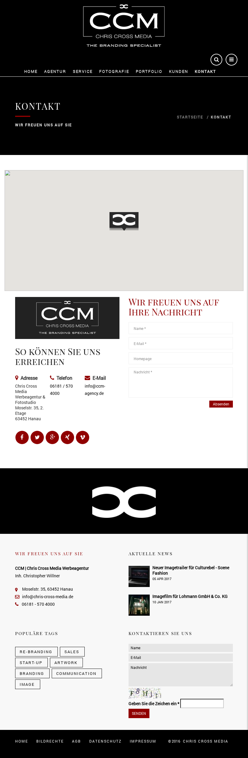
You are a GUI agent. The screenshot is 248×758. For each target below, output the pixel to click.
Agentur (55, 71)
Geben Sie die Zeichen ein (154, 703)
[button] (124, 221)
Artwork (65, 662)
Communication (76, 673)
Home (31, 71)
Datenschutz (105, 741)
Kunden (178, 71)
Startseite (190, 117)
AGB (76, 741)
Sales (71, 651)
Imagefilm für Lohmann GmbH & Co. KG (190, 596)
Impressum (143, 741)
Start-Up (31, 662)
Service (83, 71)
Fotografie (114, 71)
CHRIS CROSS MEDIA (205, 741)
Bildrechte (50, 741)
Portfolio (149, 71)
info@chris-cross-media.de (47, 596)
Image (27, 684)
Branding (32, 673)
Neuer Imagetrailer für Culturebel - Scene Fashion (190, 570)
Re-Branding (36, 651)
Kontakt (205, 71)
